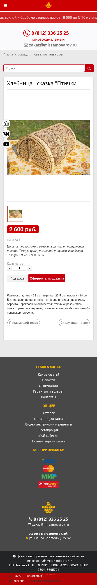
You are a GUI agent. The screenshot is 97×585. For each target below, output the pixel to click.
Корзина (19, 581)
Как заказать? (48, 374)
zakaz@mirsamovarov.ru (50, 524)
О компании (48, 386)
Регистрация (34, 576)
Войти (17, 576)
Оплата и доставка (48, 418)
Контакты (48, 397)
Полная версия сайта (48, 441)
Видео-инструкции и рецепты (48, 424)
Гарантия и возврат (48, 391)
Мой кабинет (48, 435)
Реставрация (49, 430)
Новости (48, 380)
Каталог (48, 413)
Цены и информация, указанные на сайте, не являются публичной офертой (50, 558)
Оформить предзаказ (47, 278)
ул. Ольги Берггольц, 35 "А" (50, 538)
